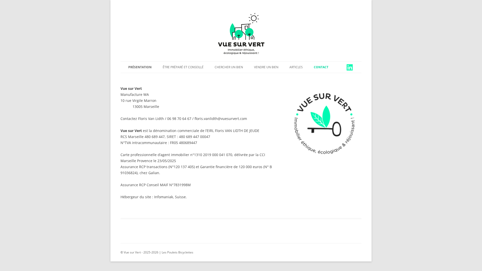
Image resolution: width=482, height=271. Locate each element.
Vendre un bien (266, 67)
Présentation (140, 67)
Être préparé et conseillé (183, 67)
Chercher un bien (229, 67)
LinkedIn (346, 67)
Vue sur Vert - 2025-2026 (140, 252)
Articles (296, 67)
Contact (321, 67)
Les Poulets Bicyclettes (177, 252)
